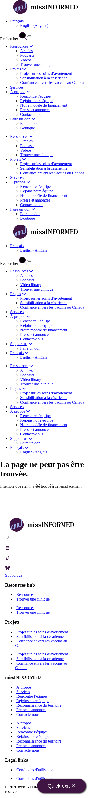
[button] (17, 21)
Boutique (27, 128)
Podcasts (27, 55)
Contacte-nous (31, 114)
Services (17, 87)
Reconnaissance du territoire (38, 705)
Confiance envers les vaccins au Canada (52, 82)
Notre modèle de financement (43, 105)
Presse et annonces (35, 110)
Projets (15, 69)
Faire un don (20, 119)
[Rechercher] (29, 36)
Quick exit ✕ (62, 786)
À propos (17, 92)
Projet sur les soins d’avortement (46, 73)
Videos (25, 60)
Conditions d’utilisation (35, 770)
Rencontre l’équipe (35, 96)
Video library (30, 284)
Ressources (19, 46)
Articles (26, 51)
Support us (18, 343)
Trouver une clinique (36, 64)
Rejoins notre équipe (36, 101)
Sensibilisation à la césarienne (43, 78)
